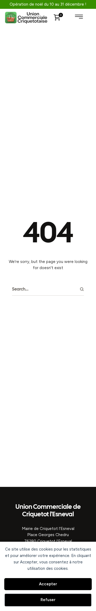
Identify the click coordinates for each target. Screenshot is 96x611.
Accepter (48, 584)
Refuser (48, 599)
